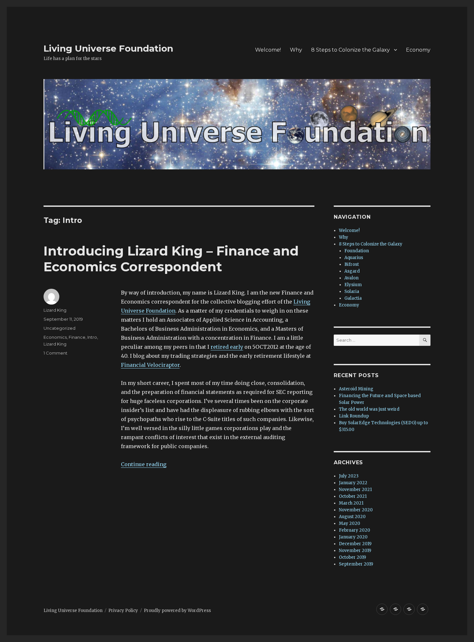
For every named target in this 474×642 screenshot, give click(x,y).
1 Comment (55, 353)
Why (296, 50)
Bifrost (351, 264)
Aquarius (353, 257)
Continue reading (143, 464)
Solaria (351, 291)
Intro (92, 337)
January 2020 (353, 537)
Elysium (353, 284)
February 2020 (354, 530)
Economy (418, 50)
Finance (77, 337)
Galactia (353, 298)
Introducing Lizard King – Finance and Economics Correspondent (171, 259)
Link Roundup (354, 416)
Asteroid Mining (356, 389)
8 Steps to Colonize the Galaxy (350, 50)
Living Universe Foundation (108, 48)
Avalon (351, 278)
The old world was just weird (369, 409)
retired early (227, 347)
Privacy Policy (123, 610)
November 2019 (355, 550)
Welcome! (268, 50)
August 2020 (352, 516)
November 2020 (356, 510)
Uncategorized (59, 328)
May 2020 (349, 523)
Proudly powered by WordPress (177, 610)
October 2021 (353, 496)
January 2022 (353, 483)
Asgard (352, 271)
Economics (55, 337)
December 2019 (355, 544)
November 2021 (355, 489)
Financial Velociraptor (150, 365)
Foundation (356, 251)
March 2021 (351, 503)
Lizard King (55, 310)
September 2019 (356, 564)
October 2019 (352, 557)
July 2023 (349, 476)
